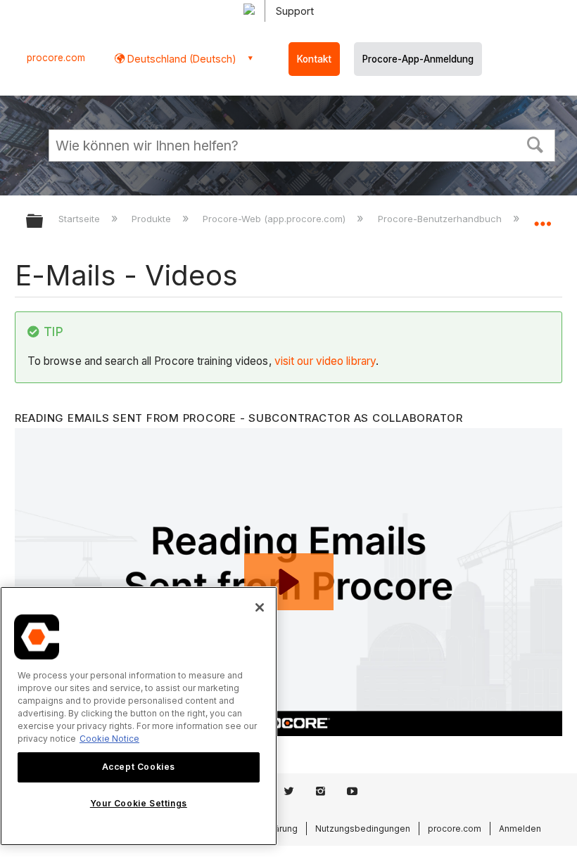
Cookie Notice (109, 738)
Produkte (153, 218)
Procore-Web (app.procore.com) (275, 218)
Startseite (80, 218)
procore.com (56, 57)
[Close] (259, 607)
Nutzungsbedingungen (362, 828)
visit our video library (325, 361)
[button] (535, 143)
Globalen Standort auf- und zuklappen (542, 216)
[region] (138, 716)
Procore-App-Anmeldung (418, 59)
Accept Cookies (138, 766)
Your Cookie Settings (138, 803)
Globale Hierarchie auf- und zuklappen (43, 222)
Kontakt (314, 59)
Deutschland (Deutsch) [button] (180, 59)
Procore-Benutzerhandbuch (441, 218)
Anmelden (520, 828)
